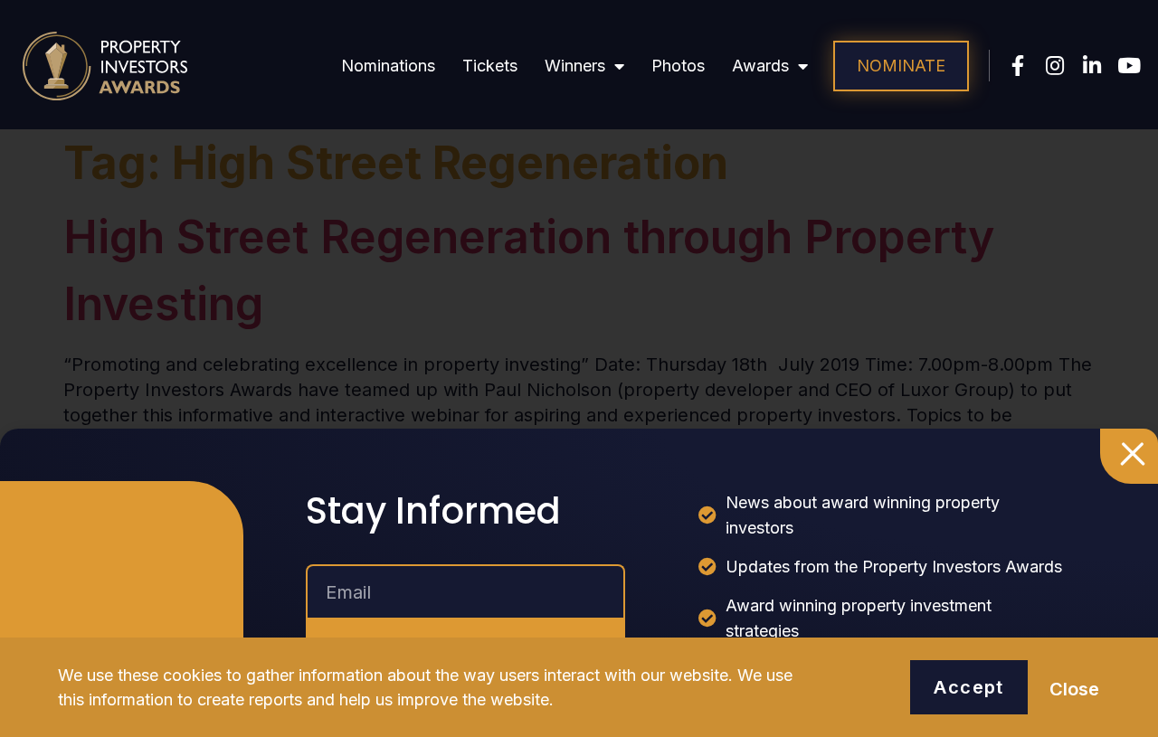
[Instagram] (1055, 65)
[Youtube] (1129, 65)
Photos (678, 65)
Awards (760, 65)
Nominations (388, 65)
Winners (575, 65)
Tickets (489, 65)
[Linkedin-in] (1092, 65)
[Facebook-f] (1018, 65)
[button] (901, 66)
